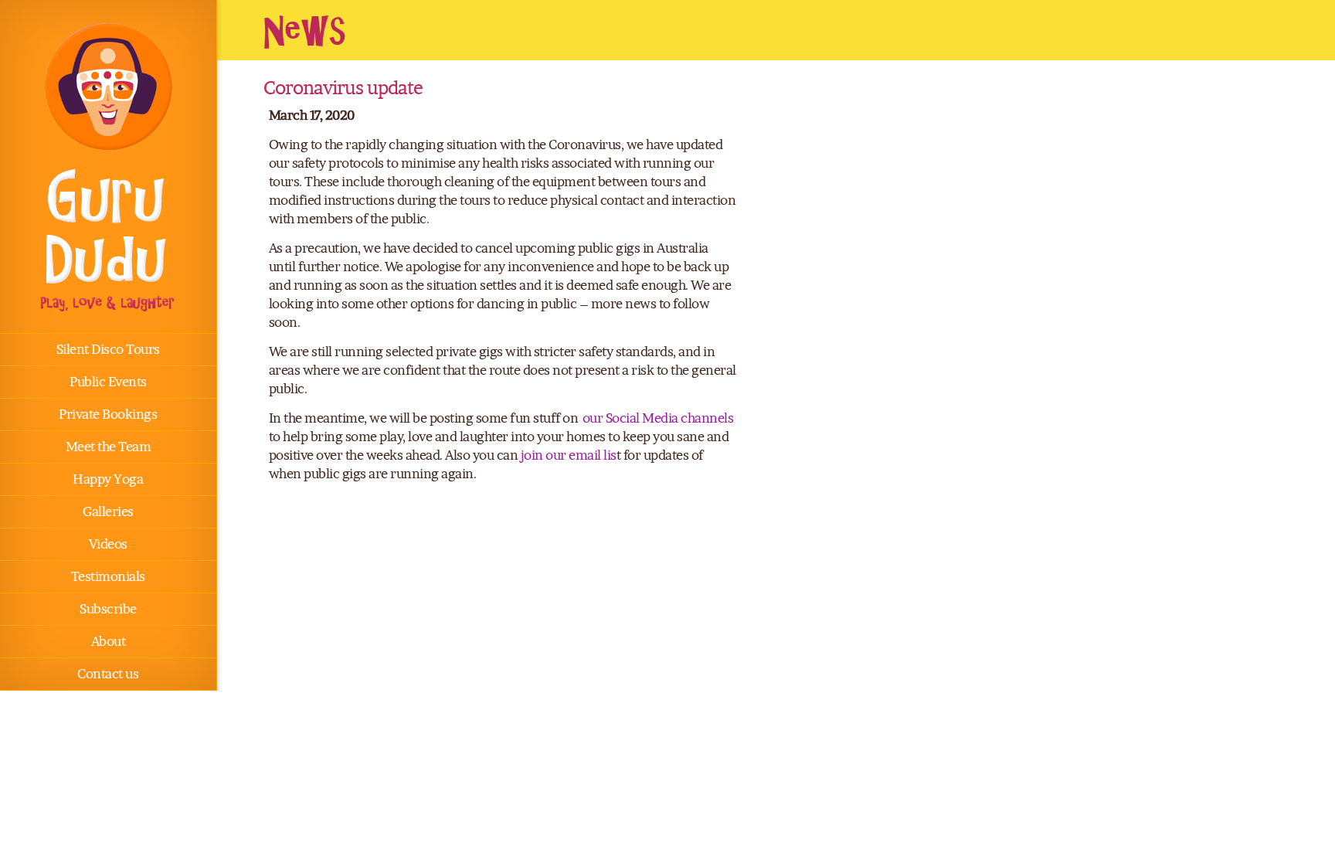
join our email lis (569, 455)
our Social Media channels (658, 417)
